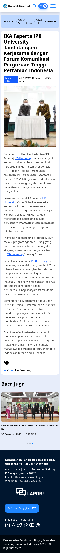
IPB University (23, 158)
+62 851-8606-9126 (30, 481)
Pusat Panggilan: (23, 508)
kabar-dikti (40, 21)
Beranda (9, 21)
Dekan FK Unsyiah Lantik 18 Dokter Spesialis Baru (29, 427)
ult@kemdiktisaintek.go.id (28, 477)
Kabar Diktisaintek (25, 21)
